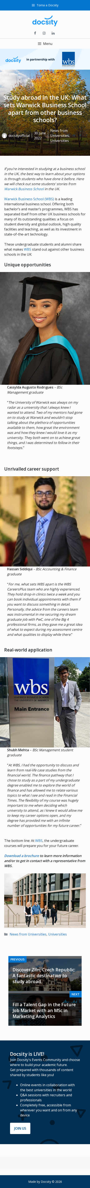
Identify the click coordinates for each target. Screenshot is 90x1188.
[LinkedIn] (53, 33)
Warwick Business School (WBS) (29, 199)
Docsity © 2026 (51, 1182)
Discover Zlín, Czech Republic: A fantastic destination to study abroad (44, 975)
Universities (57, 934)
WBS (28, 249)
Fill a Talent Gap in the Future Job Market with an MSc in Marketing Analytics (44, 1010)
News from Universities (28, 934)
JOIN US (20, 1128)
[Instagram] (44, 33)
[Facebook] (35, 33)
